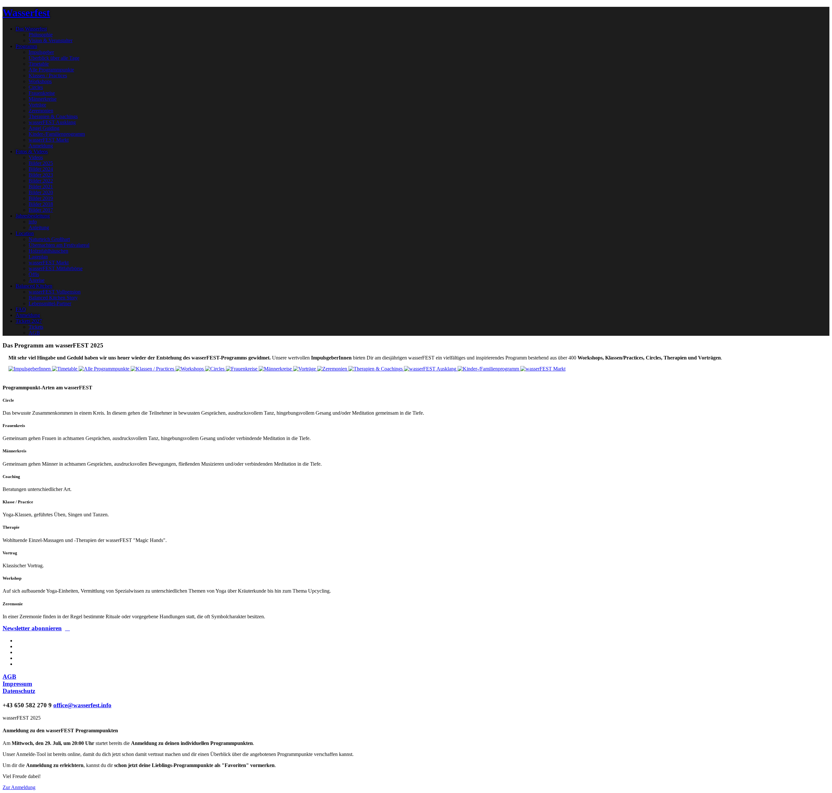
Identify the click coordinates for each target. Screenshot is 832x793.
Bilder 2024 (41, 169)
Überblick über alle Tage (54, 58)
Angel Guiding (44, 128)
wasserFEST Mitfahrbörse (56, 268)
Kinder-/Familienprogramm (57, 134)
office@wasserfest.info (82, 705)
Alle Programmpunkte (51, 69)
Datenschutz (19, 690)
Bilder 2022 (41, 180)
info (33, 221)
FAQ (21, 309)
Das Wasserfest (31, 28)
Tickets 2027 (29, 321)
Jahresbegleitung (33, 216)
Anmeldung (41, 145)
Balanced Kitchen (34, 286)
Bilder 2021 (41, 186)
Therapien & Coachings (53, 116)
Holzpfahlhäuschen (48, 251)
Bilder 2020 (41, 192)
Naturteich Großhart (49, 239)
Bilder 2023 (41, 175)
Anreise (37, 280)
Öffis (34, 274)
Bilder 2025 (41, 163)
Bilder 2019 (41, 198)
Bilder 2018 (41, 204)
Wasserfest (26, 13)
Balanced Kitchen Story (53, 297)
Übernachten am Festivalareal (59, 245)
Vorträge (37, 104)
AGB (34, 332)
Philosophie (41, 34)
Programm (26, 46)
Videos (36, 157)
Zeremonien (41, 110)
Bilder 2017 (41, 210)
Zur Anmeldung (19, 787)
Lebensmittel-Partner (50, 303)
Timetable (39, 64)
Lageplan (38, 256)
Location (25, 233)
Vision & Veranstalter (50, 40)
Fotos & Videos (32, 151)
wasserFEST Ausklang (52, 122)
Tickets (36, 327)
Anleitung (39, 227)
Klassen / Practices (48, 75)
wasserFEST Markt (49, 140)
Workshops (40, 81)
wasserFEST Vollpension (55, 292)
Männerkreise (43, 99)
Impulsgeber (41, 52)
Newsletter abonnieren (32, 628)
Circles (36, 87)
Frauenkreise (42, 93)
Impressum (17, 683)
